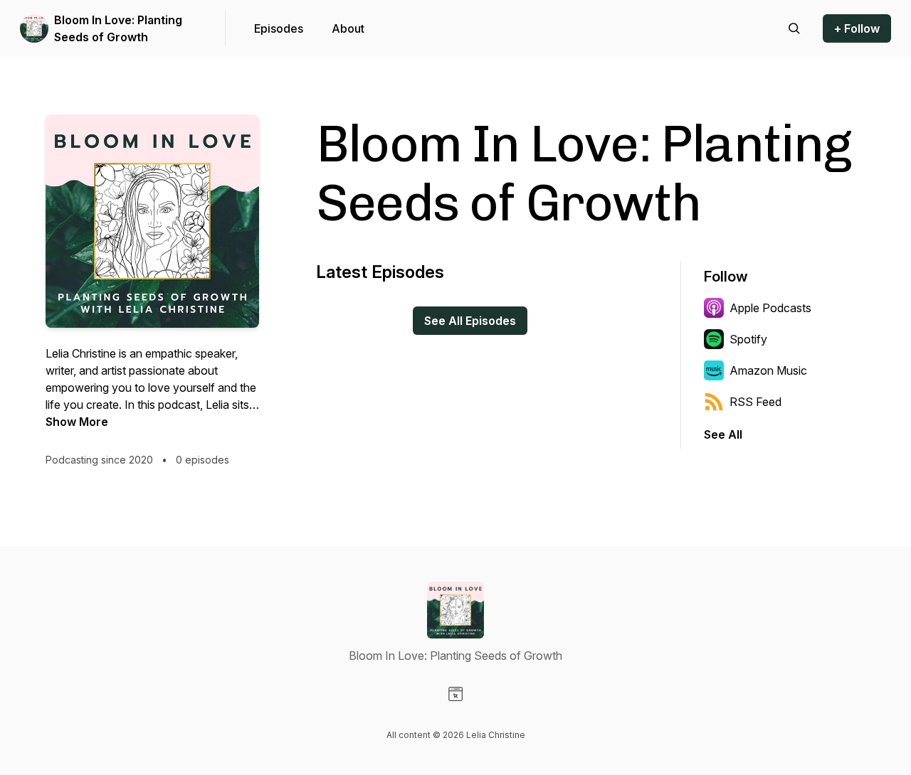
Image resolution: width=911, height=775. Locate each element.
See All (723, 434)
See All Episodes (470, 321)
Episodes (278, 28)
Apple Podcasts (770, 308)
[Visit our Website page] (455, 694)
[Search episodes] (794, 28)
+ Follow (857, 28)
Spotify (748, 339)
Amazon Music (768, 370)
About (348, 28)
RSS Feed (755, 402)
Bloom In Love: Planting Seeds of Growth (118, 28)
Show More (77, 422)
